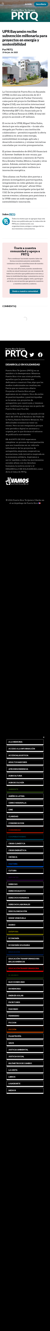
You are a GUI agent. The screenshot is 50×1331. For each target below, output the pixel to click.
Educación (14, 952)
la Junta (12, 1070)
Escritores (14, 1002)
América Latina (16, 796)
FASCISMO (13, 1009)
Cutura (12, 870)
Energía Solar (15, 995)
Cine (10, 809)
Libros (11, 1077)
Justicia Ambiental (18, 1050)
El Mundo (13, 975)
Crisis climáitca (16, 843)
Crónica (12, 857)
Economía (13, 938)
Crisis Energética (17, 850)
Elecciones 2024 (16, 982)
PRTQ (10, 49)
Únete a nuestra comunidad (25, 291)
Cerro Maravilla (17, 803)
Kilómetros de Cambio (20, 1063)
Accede (28, 4)
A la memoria (15, 742)
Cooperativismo (17, 837)
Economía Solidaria (19, 945)
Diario (11, 925)
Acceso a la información (21, 749)
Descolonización (17, 911)
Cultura (12, 864)
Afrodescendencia (18, 769)
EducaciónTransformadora (23, 968)
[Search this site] (3, 3)
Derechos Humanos (18, 898)
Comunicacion (16, 823)
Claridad (13, 816)
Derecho (13, 884)
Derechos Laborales (19, 904)
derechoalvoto (17, 891)
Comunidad (14, 830)
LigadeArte (14, 1083)
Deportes (13, 877)
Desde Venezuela (17, 918)
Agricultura (15, 776)
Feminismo (13, 1016)
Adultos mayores (17, 762)
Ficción (12, 1029)
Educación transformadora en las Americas (23, 960)
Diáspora (13, 931)
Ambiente (13, 789)
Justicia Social (16, 1056)
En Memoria (14, 989)
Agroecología (16, 782)
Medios (12, 1090)
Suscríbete (41, 4)
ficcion (12, 1022)
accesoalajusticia (18, 755)
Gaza (11, 1043)
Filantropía (14, 1036)
